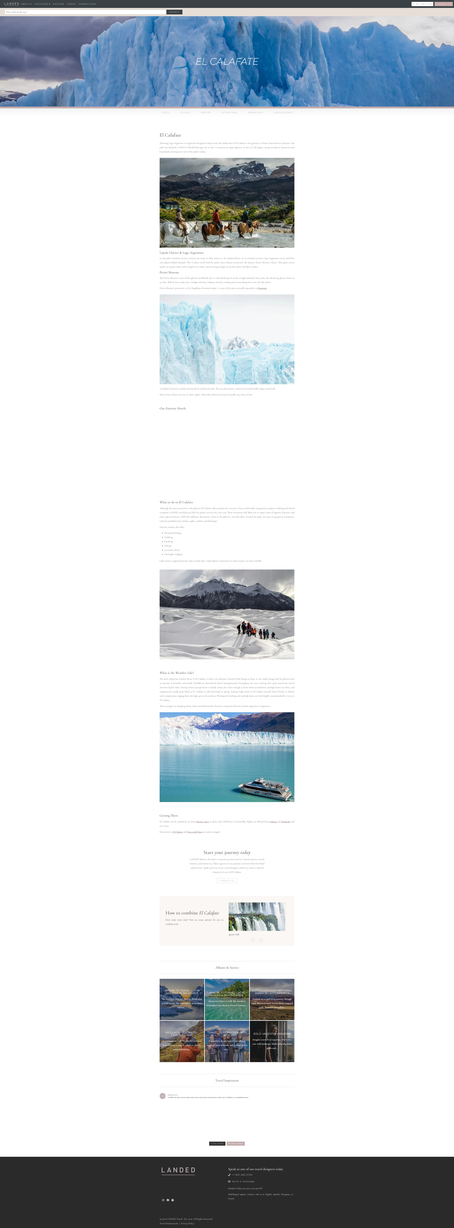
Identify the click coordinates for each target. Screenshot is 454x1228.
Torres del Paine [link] (194, 832)
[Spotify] (172, 1200)
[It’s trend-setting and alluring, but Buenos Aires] (176, 1130)
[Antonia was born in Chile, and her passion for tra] (244, 1111)
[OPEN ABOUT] (31, 4)
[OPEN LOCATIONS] (49, 4)
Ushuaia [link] (273, 821)
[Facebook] (168, 1200)
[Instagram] (163, 1200)
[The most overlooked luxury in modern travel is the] (277, 1130)
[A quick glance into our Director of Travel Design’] (210, 1130)
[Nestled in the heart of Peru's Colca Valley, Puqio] (277, 1111)
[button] (252, 940)
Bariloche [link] (286, 821)
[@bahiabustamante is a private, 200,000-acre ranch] (176, 1111)
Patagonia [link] (262, 288)
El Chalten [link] (178, 832)
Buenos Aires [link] (202, 821)
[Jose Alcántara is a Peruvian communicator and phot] (244, 1130)
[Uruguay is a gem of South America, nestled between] (210, 1111)
